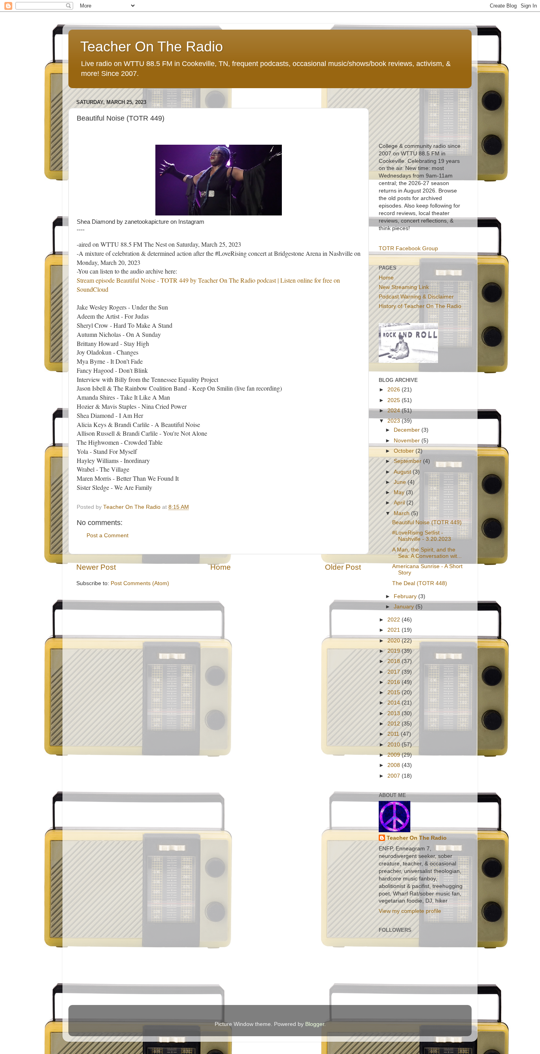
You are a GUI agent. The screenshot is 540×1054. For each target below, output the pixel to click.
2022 (394, 620)
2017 (394, 672)
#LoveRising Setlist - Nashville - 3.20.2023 (421, 536)
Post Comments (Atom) (140, 583)
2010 (394, 745)
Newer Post (96, 567)
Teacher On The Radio (151, 46)
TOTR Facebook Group (408, 248)
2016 (394, 682)
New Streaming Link (404, 287)
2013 (394, 713)
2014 (394, 703)
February (406, 596)
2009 (394, 755)
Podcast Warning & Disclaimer (416, 297)
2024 (394, 411)
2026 (394, 390)
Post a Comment (107, 535)
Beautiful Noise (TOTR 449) (427, 522)
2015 (394, 692)
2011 (394, 734)
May (400, 492)
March (402, 513)
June (401, 482)
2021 (394, 630)
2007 (394, 776)
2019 (394, 651)
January (404, 607)
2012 (394, 724)
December (407, 430)
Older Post (343, 567)
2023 (394, 421)
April (400, 503)
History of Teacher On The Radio (420, 306)
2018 (394, 661)
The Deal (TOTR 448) (419, 583)
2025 (394, 400)
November (407, 441)
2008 (394, 765)
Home (220, 567)
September (408, 461)
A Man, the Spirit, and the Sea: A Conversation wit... (427, 553)
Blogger (314, 1024)
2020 (394, 641)
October (404, 451)
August (403, 472)
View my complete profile (410, 911)
